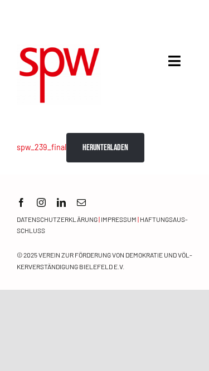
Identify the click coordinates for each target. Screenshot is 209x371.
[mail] (81, 202)
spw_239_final (41, 147)
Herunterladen (105, 147)
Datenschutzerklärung (57, 219)
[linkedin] (61, 202)
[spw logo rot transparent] (59, 49)
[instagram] (41, 202)
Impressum (119, 219)
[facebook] (21, 202)
